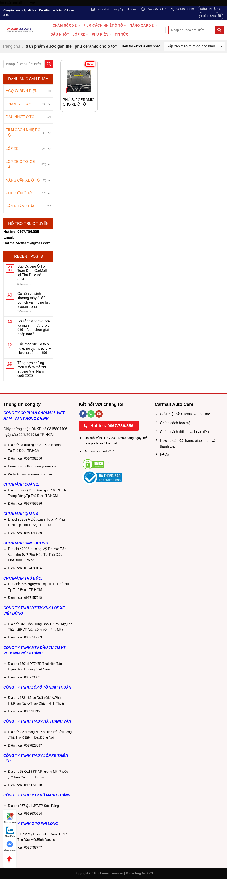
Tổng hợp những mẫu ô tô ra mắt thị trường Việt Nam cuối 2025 (31, 369)
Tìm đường (10, 822)
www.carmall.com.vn (37, 474)
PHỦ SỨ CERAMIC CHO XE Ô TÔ (78, 102)
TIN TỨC (122, 34)
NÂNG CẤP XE (142, 25)
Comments (24, 284)
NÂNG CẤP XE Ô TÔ (23, 180)
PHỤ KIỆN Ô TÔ (19, 193)
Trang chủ (11, 46)
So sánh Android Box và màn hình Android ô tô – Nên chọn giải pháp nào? (34, 327)
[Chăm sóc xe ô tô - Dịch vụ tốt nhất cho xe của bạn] (20, 30)
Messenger (10, 850)
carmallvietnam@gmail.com (38, 466)
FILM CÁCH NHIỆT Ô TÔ (103, 25)
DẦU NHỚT (60, 34)
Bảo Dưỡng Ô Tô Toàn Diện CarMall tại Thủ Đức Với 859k (32, 273)
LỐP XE (78, 34)
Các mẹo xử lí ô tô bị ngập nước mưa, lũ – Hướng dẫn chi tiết (34, 348)
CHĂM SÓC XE (65, 25)
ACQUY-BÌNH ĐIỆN (22, 91)
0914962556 (33, 458)
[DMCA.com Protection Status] (93, 464)
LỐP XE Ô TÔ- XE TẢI (20, 164)
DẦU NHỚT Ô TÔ (20, 117)
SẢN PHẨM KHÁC (21, 206)
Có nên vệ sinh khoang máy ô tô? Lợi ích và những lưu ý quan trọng (33, 300)
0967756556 (33, 503)
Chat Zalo (10, 836)
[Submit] (219, 30)
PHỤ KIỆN (100, 34)
